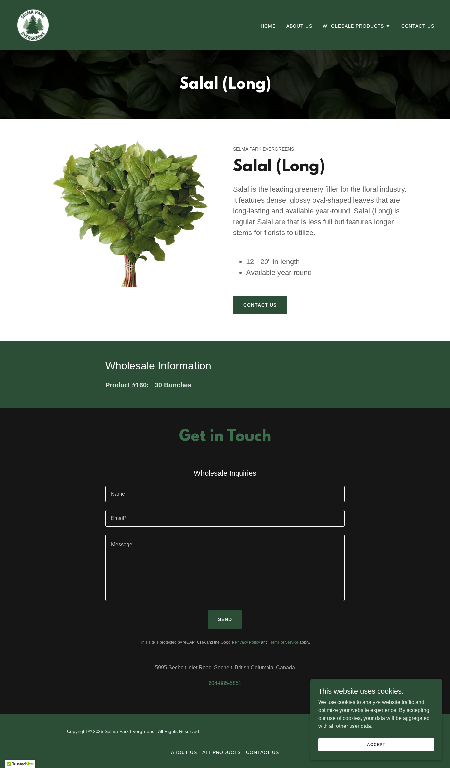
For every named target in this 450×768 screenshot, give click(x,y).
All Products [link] (221, 752)
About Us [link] (299, 26)
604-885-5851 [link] (225, 683)
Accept (376, 744)
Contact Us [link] (417, 26)
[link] (33, 24)
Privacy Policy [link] (247, 642)
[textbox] (224, 494)
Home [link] (268, 26)
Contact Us (260, 305)
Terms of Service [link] (283, 642)
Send (225, 619)
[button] (357, 26)
